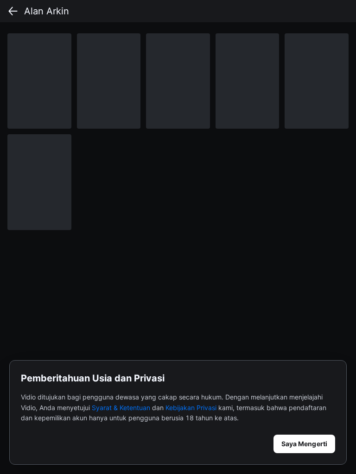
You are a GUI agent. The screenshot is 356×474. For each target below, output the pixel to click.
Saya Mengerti (304, 444)
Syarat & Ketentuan (121, 408)
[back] (13, 11)
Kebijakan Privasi (190, 408)
